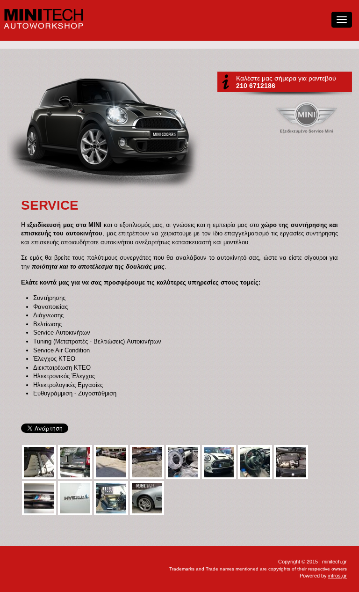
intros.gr (337, 575)
